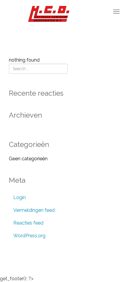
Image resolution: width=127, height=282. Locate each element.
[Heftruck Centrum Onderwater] (42, 14)
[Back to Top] (111, 261)
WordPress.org (29, 235)
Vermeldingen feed (34, 210)
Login (19, 197)
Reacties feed (28, 223)
